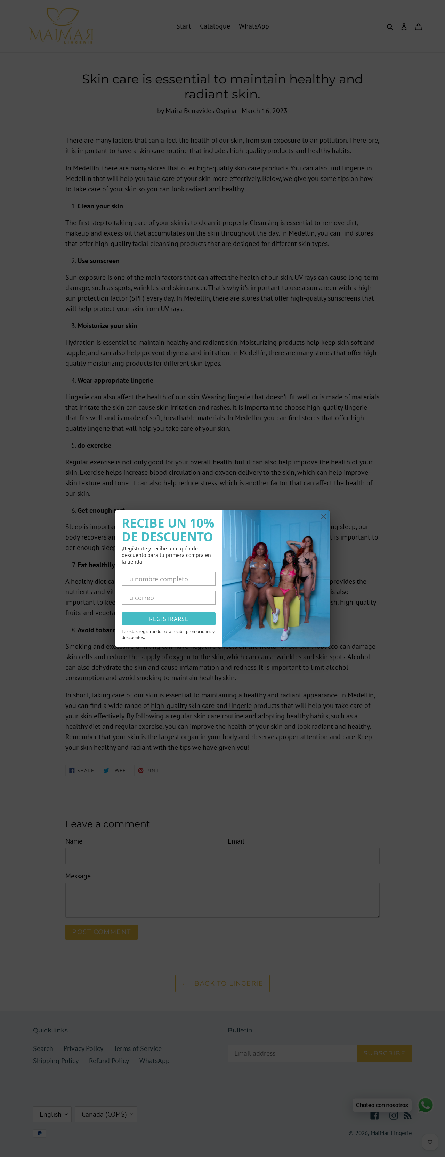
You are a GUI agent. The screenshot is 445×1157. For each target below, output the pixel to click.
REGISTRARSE (168, 619)
